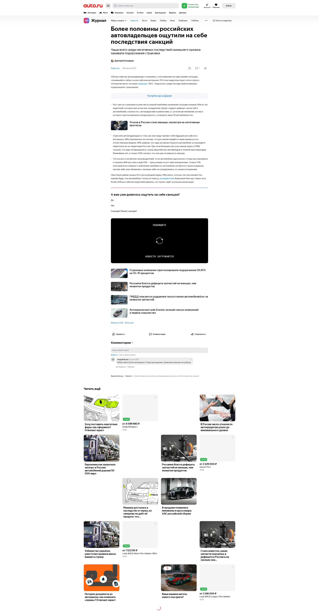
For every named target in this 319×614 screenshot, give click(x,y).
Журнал (172, 13)
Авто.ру (92, 6)
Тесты (144, 20)
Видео (153, 20)
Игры (172, 20)
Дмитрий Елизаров (124, 60)
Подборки (183, 20)
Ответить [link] (130, 367)
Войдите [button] (114, 355)
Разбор (163, 20)
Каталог (130, 13)
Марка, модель (117, 20)
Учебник (195, 20)
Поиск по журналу (223, 20)
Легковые (91, 13)
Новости (134, 20)
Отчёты (140, 13)
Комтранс (119, 13)
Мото (105, 13)
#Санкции (129, 323)
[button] (140, 408)
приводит (143, 83)
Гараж (149, 13)
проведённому (167, 178)
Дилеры (182, 13)
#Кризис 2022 (117, 323)
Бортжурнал (160, 13)
